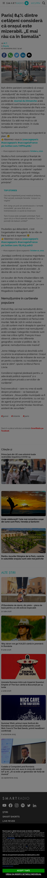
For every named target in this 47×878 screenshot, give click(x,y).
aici (27, 846)
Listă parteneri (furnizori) (8, 866)
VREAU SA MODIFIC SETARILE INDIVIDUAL (23, 874)
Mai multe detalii (11, 837)
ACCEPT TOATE (23, 871)
